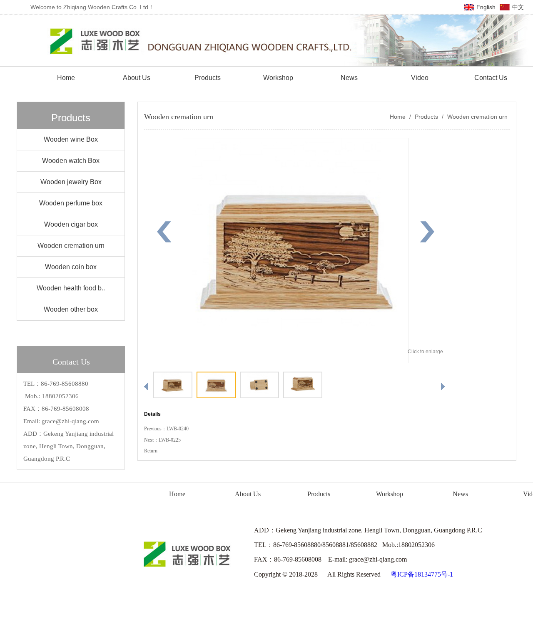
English (486, 7)
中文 (518, 7)
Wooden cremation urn (477, 116)
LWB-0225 (170, 440)
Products (426, 116)
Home (398, 116)
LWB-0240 (178, 429)
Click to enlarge (425, 352)
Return (150, 451)
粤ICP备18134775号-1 (422, 574)
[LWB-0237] (295, 362)
